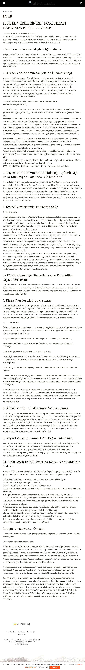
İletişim (21, 634)
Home (5, 11)
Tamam (55, 667)
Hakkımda (10, 632)
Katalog (31, 632)
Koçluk (21, 632)
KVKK (10, 11)
